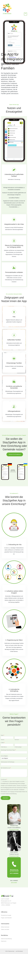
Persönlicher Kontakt (6, 915)
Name (2, 735)
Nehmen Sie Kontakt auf (15, 454)
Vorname (2, 739)
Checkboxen (4, 779)
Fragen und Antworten (6, 917)
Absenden (5, 798)
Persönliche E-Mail (14, 829)
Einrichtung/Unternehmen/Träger (8, 750)
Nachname (17, 739)
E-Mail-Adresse (4, 746)
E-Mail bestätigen (18, 746)
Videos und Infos (5, 929)
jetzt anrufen (14, 882)
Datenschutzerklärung (6, 938)
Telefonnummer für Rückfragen (7, 761)
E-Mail (3, 742)
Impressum (3, 941)
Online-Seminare (5, 927)
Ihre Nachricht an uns (6, 767)
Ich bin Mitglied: (4, 756)
